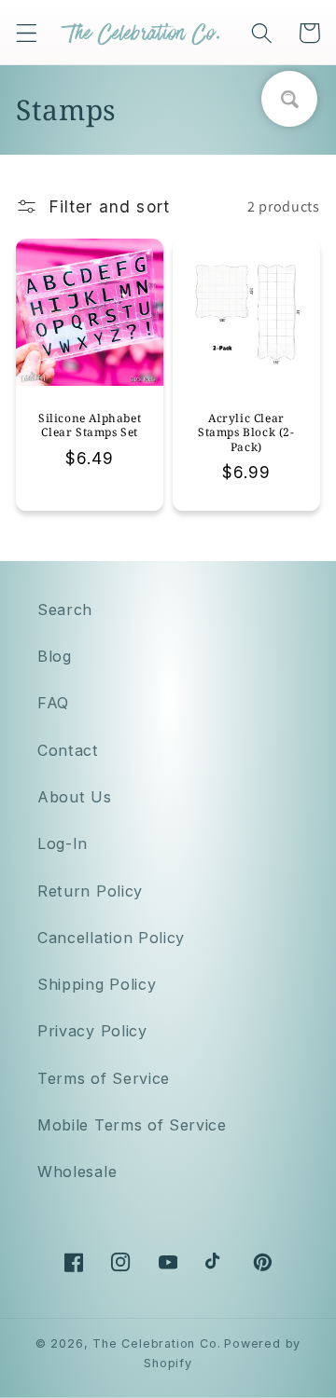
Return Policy (90, 891)
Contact (68, 750)
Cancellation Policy (111, 937)
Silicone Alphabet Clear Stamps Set (89, 425)
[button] (26, 33)
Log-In (62, 843)
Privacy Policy (92, 1030)
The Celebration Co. (156, 1343)
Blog (54, 656)
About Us (74, 797)
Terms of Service (103, 1078)
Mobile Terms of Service (132, 1125)
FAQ (53, 702)
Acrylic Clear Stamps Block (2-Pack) (246, 433)
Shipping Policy (96, 984)
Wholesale (77, 1171)
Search (64, 609)
